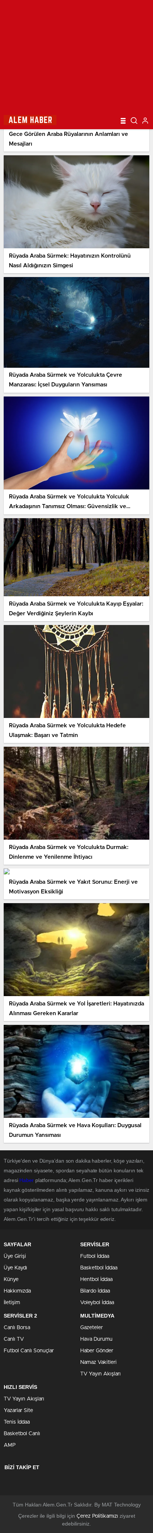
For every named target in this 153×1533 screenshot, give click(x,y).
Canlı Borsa (17, 1327)
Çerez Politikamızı (97, 1516)
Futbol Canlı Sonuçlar (29, 1350)
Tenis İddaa (17, 1422)
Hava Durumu (96, 1339)
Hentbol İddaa (96, 1279)
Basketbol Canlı (22, 1433)
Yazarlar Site (18, 1410)
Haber (26, 1180)
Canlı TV (14, 1339)
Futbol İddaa (94, 1256)
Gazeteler (91, 1327)
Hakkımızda (17, 1291)
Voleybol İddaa (97, 1302)
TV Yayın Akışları (100, 1374)
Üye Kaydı (15, 1268)
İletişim (12, 1302)
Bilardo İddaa (95, 1291)
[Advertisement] (76, 56)
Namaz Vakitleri (98, 1362)
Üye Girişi (15, 1256)
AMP (10, 1445)
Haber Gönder (96, 1350)
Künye (11, 1279)
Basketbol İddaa (98, 1268)
